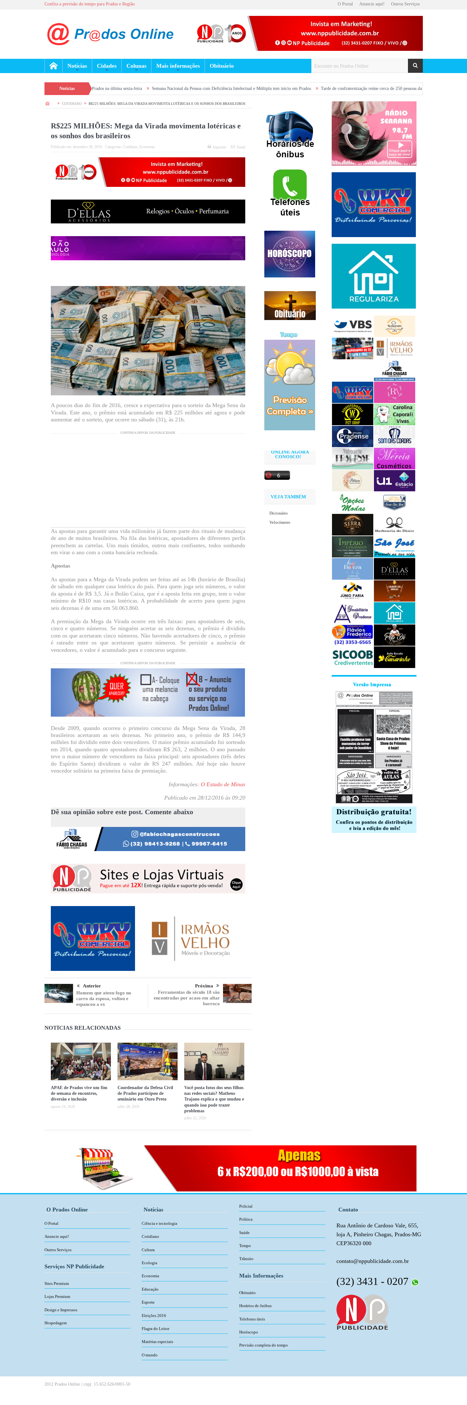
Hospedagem (55, 1322)
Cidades (107, 66)
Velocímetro (279, 522)
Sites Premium (56, 1283)
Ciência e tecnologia (159, 1223)
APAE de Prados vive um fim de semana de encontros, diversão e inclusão (79, 1093)
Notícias (77, 66)
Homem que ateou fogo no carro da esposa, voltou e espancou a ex (103, 998)
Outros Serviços (405, 4)
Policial (246, 1206)
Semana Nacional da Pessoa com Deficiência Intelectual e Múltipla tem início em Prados (158, 88)
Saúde (244, 1232)
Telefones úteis (252, 1319)
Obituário (222, 66)
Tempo (245, 1245)
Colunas (136, 66)
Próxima (204, 985)
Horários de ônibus (255, 1305)
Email (241, 147)
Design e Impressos (60, 1309)
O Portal (345, 4)
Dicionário (278, 513)
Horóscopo (248, 1332)
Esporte (148, 1302)
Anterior (92, 985)
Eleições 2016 (154, 1315)
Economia (146, 147)
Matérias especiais (157, 1341)
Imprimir (219, 147)
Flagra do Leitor (155, 1328)
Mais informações (178, 66)
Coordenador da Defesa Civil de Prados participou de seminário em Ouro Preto (145, 1093)
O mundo (150, 1355)
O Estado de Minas (223, 784)
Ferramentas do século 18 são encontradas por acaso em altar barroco (187, 998)
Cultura (148, 1249)
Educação (150, 1289)
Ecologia (149, 1262)
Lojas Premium (57, 1296)
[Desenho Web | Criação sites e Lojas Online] (362, 1311)
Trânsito (246, 1258)
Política (246, 1219)
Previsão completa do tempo (263, 1345)
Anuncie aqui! (372, 4)
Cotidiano (130, 147)
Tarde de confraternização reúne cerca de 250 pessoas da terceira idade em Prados (320, 88)
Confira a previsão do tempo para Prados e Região (89, 4)
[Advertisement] (148, 482)
